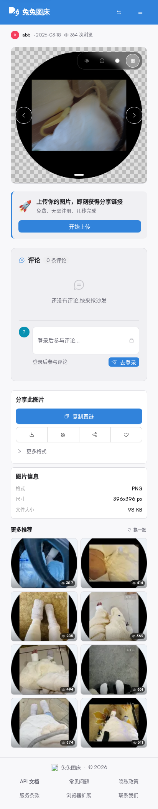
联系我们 (128, 795)
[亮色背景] (117, 61)
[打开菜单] (140, 12)
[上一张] (23, 115)
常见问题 (79, 781)
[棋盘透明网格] (133, 61)
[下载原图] (32, 434)
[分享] (95, 434)
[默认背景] (87, 61)
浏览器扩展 (78, 795)
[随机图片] (118, 12)
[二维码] (63, 434)
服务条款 (30, 795)
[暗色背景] (102, 61)
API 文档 (29, 781)
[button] (79, 451)
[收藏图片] (126, 434)
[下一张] (134, 115)
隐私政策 (128, 781)
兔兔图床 (36, 12)
